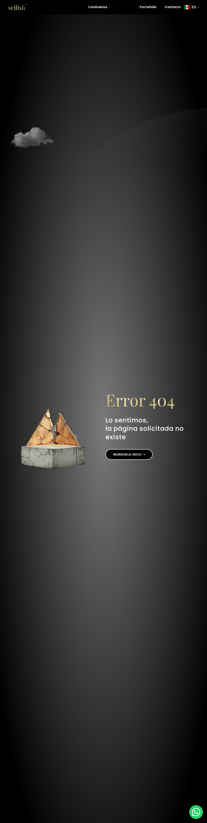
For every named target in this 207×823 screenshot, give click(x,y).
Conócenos (97, 7)
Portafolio (148, 7)
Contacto (173, 7)
